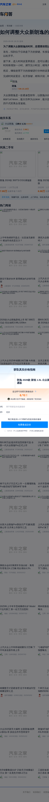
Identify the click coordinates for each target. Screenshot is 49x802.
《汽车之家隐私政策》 (36, 431)
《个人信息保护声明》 (20, 431)
